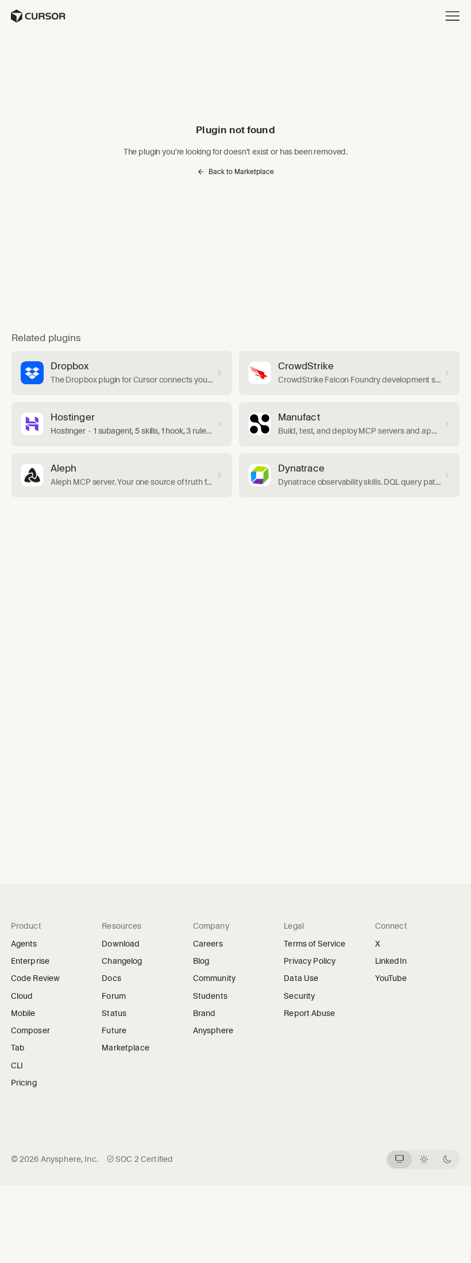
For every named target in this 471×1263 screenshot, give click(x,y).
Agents (24, 943)
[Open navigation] (452, 16)
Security (299, 996)
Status (118, 1013)
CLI (17, 1065)
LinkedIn (394, 960)
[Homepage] (37, 16)
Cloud (22, 996)
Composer (30, 1030)
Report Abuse (309, 1013)
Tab (17, 1047)
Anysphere (217, 1030)
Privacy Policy (309, 960)
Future (118, 1030)
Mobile (23, 1013)
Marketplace (125, 1047)
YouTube (394, 978)
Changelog (122, 960)
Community (214, 978)
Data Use (301, 978)
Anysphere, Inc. (69, 1159)
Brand (204, 1013)
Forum (117, 996)
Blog (201, 960)
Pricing (24, 1082)
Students (210, 996)
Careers (208, 943)
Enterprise (30, 960)
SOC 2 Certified (144, 1159)
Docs (111, 978)
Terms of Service (314, 943)
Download (121, 943)
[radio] (399, 1160)
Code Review (35, 978)
